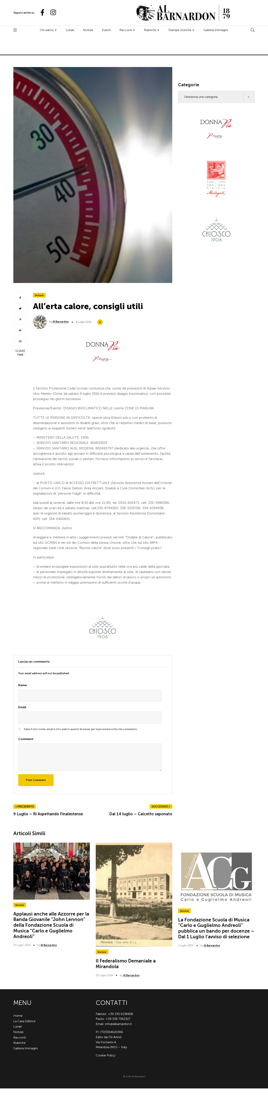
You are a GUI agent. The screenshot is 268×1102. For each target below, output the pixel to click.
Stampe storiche (179, 30)
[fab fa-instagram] (51, 12)
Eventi (106, 30)
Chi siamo (47, 30)
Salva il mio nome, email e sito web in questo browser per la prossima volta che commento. (81, 729)
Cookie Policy (105, 1055)
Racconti (125, 30)
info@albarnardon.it (118, 1024)
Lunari (70, 30)
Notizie (88, 30)
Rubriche (150, 30)
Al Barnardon (61, 321)
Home (18, 1016)
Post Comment (36, 780)
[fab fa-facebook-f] (40, 12)
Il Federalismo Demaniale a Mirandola (126, 963)
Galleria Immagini (215, 30)
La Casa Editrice (24, 1021)
